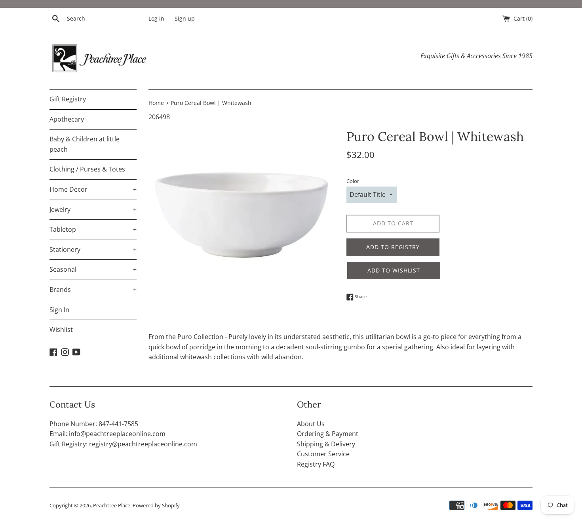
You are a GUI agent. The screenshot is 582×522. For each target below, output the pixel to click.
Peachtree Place (111, 505)
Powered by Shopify (156, 505)
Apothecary (66, 119)
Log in (156, 18)
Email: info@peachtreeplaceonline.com (107, 433)
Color (352, 181)
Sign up (185, 18)
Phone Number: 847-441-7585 (93, 423)
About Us (311, 423)
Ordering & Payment (327, 433)
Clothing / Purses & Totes (87, 169)
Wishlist (61, 329)
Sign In (59, 309)
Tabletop (93, 229)
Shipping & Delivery (326, 444)
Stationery (93, 249)
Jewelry (93, 209)
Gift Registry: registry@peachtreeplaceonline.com (123, 444)
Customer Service (323, 454)
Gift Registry (67, 99)
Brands (93, 289)
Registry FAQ (316, 464)
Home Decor (93, 189)
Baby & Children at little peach (84, 144)
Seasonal (93, 269)
